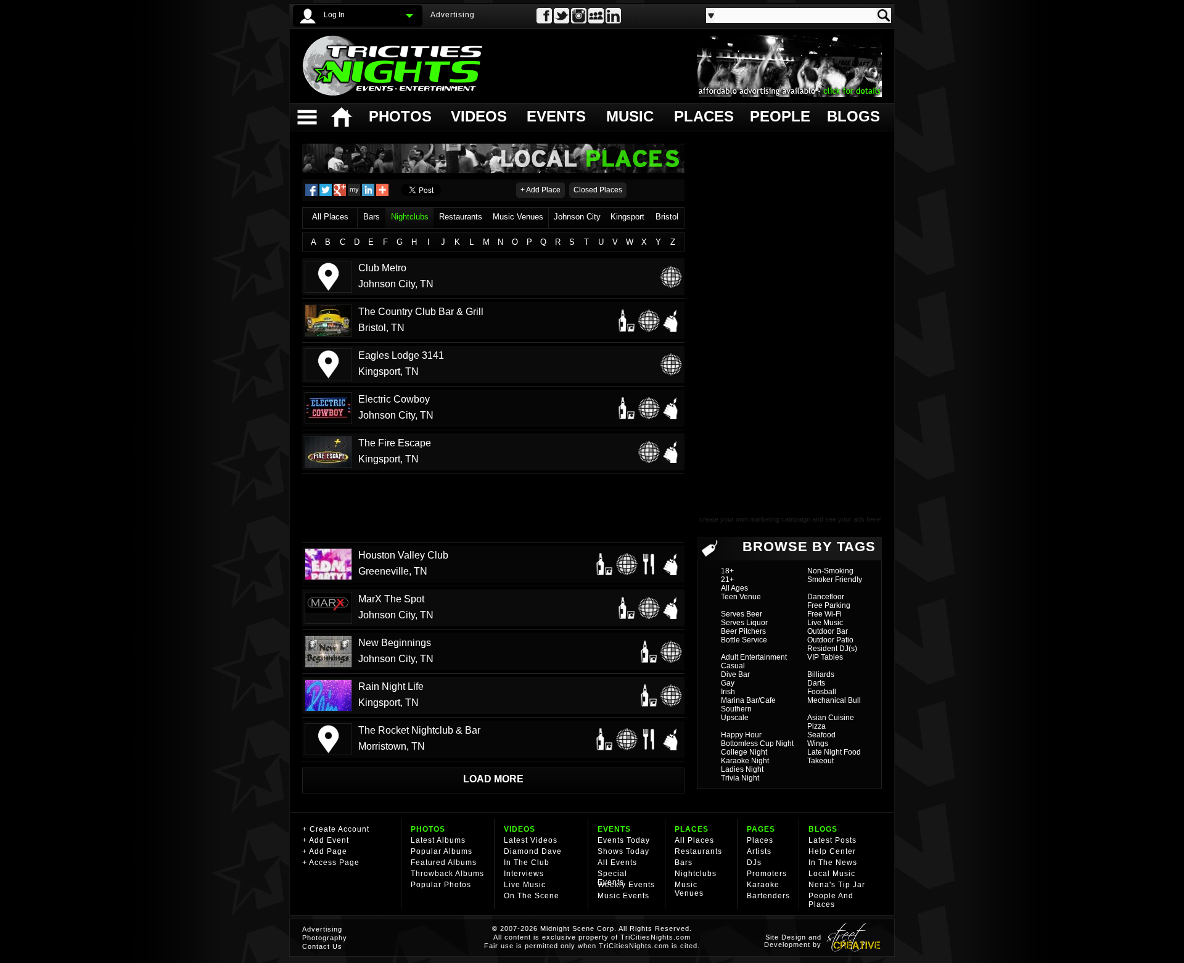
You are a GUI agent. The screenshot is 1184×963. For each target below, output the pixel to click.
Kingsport (627, 216)
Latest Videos (530, 840)
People (779, 116)
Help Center (832, 851)
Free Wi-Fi (824, 614)
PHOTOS (428, 829)
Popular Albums (441, 851)
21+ (727, 579)
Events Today (624, 840)
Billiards (820, 674)
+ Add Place (540, 190)
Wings (817, 743)
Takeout (820, 760)
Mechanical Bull (834, 700)
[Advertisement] (493, 508)
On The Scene (531, 895)
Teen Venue (741, 596)
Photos (399, 116)
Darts (816, 683)
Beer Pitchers (743, 631)
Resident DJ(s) (832, 648)
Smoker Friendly (834, 579)
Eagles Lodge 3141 (401, 355)
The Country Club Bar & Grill (420, 311)
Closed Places (598, 190)
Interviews (524, 873)
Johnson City (577, 216)
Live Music (825, 622)
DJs (754, 862)
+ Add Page (324, 851)
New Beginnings (394, 642)
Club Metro (382, 268)
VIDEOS (519, 829)
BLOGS (822, 829)
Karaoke (763, 884)
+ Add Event (325, 840)
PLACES (692, 829)
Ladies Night (742, 769)
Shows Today (623, 851)
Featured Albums (444, 862)
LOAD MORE (493, 779)
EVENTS (614, 829)
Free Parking (828, 605)
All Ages (734, 588)
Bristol (667, 216)
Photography (324, 937)
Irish (728, 691)
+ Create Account (335, 829)
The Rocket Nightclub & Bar (419, 730)
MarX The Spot (391, 599)
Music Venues (518, 216)
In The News (832, 862)
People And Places (830, 900)
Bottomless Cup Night (757, 743)
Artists (759, 851)
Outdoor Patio (830, 640)
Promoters (767, 873)
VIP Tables (825, 657)
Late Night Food (834, 752)
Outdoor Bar (827, 631)
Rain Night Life (391, 686)
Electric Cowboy (394, 399)
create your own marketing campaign (754, 519)
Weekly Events (626, 884)
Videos (479, 116)
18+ (727, 571)
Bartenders (768, 895)
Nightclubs (410, 216)
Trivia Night (740, 778)
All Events (617, 862)
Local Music (831, 873)
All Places (330, 216)
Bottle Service (744, 640)
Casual (733, 666)
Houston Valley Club (403, 555)
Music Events (623, 895)
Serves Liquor (744, 622)
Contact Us (322, 946)
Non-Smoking (830, 571)
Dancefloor (825, 596)
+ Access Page (331, 862)
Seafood (821, 735)
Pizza (816, 726)
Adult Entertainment (754, 657)
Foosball (821, 691)
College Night (744, 752)
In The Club (526, 862)
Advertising (452, 14)
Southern (736, 709)
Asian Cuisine (830, 717)
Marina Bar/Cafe (748, 700)
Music (630, 116)
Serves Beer (741, 614)
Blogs (852, 116)
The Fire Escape (394, 443)
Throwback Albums (447, 873)
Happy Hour (741, 735)
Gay (727, 683)
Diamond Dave (533, 851)
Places (702, 116)
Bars (371, 216)
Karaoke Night (745, 760)
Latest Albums (438, 840)
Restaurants (460, 216)
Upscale (735, 717)
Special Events (612, 878)
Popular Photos (441, 884)
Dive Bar (735, 674)
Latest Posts (832, 840)
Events (556, 116)
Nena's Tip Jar (836, 884)
